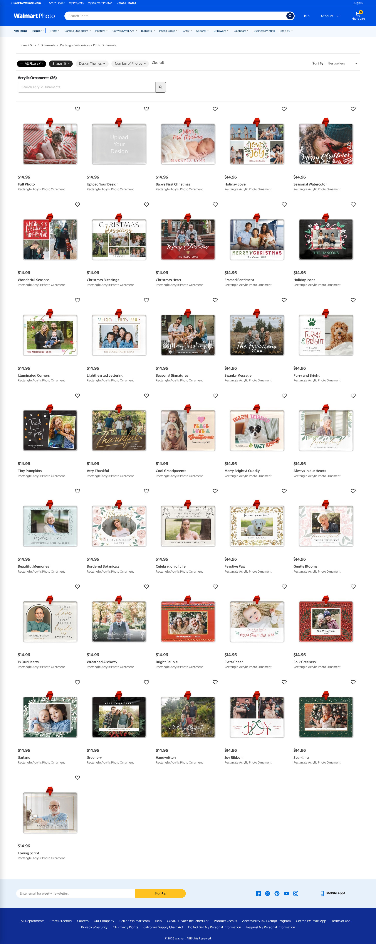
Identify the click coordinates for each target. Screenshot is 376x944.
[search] (161, 87)
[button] (50, 109)
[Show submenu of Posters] (107, 30)
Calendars (240, 30)
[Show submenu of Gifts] (190, 30)
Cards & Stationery (76, 30)
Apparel (201, 30)
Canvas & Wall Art (123, 30)
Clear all (158, 63)
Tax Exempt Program (275, 921)
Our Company (104, 921)
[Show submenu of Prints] (59, 30)
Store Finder (57, 3)
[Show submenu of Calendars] (248, 30)
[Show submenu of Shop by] (292, 30)
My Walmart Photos (100, 3)
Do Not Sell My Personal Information (214, 927)
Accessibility (251, 921)
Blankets (146, 30)
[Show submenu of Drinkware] (228, 30)
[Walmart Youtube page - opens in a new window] (286, 893)
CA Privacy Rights (125, 927)
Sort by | (319, 63)
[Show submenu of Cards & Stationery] (90, 30)
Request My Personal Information (270, 927)
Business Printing (264, 30)
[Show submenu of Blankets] (154, 30)
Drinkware (219, 30)
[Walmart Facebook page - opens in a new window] (258, 893)
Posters (100, 30)
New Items (20, 30)
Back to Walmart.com (27, 3)
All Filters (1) (34, 64)
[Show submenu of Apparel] (208, 30)
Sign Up (160, 893)
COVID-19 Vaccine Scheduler (188, 921)
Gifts (186, 30)
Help (306, 16)
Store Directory (61, 921)
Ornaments (48, 45)
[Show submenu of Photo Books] (177, 30)
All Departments (32, 921)
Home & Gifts (28, 45)
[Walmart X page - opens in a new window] (267, 893)
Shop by (285, 30)
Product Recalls (225, 921)
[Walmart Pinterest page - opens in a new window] (277, 893)
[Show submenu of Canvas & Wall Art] (135, 30)
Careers (83, 921)
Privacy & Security (94, 927)
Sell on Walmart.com (134, 921)
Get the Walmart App (311, 921)
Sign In (358, 3)
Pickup (36, 30)
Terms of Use (340, 921)
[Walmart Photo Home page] (34, 15)
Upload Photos (126, 3)
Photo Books (167, 30)
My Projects (76, 3)
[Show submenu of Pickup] (43, 30)
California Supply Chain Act (163, 927)
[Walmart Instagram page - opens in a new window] (295, 893)
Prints (53, 30)
